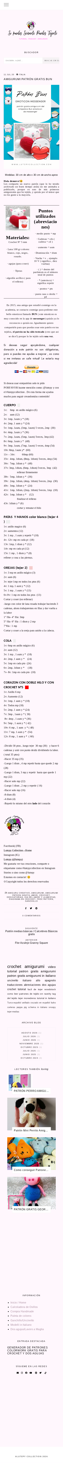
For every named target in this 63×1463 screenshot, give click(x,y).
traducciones (15, 984)
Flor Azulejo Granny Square (31, 941)
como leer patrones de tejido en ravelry (29, 993)
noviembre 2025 (31, 1044)
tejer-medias (13, 1011)
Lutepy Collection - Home (18, 850)
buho (53, 1002)
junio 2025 (31, 1054)
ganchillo (31, 901)
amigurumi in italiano (41, 975)
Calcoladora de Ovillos (24, 1307)
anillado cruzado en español (36, 1002)
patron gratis (28, 971)
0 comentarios (31, 916)
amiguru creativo (19, 893)
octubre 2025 (31, 1047)
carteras (11, 1007)
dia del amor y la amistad (40, 897)
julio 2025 (31, 1051)
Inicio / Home (18, 1302)
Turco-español (14, 1002)
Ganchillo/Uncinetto (22, 1320)
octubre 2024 (31, 1058)
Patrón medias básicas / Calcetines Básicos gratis (31, 931)
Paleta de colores (20, 1315)
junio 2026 (31, 1040)
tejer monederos (27, 998)
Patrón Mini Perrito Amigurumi (32, 1130)
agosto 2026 (31, 1033)
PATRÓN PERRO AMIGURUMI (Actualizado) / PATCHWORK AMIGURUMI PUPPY (32, 1091)
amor (34, 895)
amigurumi (37, 893)
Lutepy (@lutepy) (13, 859)
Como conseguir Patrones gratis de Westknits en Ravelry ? (32, 1170)
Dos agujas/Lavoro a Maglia (27, 1329)
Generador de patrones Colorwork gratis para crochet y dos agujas (27, 1350)
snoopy (52, 1007)
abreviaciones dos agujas (40, 984)
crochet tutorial (16, 989)
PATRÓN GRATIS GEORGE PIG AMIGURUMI (32, 1209)
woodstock (50, 989)
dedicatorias (15, 897)
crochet (44, 895)
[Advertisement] (31, 1252)
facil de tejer (35, 989)
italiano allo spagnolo (39, 980)
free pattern (45, 899)
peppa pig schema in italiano (32, 1007)
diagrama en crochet (22, 899)
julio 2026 (31, 1036)
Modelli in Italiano (21, 1324)
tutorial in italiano (46, 998)
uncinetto (12, 980)
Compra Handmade (22, 1311)
